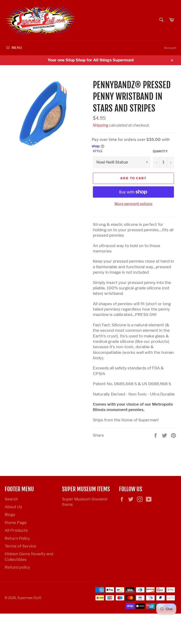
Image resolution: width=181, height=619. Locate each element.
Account (170, 48)
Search (11, 499)
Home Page (16, 522)
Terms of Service (20, 546)
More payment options (133, 204)
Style (98, 151)
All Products (16, 530)
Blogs (10, 514)
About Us (13, 506)
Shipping (100, 125)
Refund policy (17, 567)
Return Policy (17, 538)
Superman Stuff (29, 598)
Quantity (160, 151)
